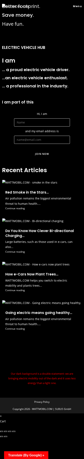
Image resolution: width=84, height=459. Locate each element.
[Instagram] (42, 353)
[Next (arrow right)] (5, 436)
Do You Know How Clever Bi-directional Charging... (39, 233)
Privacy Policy (42, 402)
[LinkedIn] (42, 363)
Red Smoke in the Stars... (27, 192)
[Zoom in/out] (13, 431)
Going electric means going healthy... (38, 312)
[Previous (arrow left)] (1, 436)
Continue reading (15, 208)
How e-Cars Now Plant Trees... (31, 274)
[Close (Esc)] (1, 431)
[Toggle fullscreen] (9, 431)
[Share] (5, 431)
